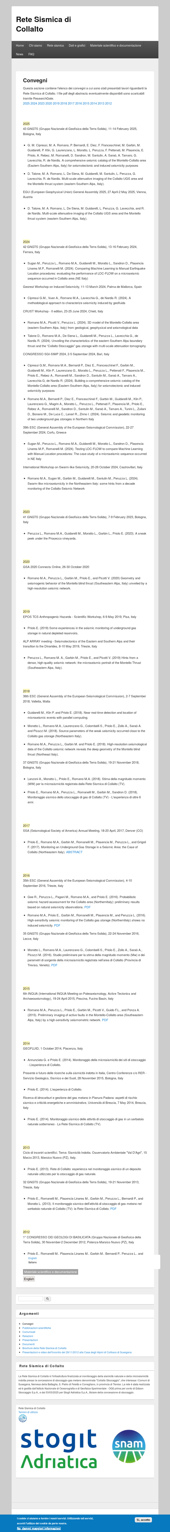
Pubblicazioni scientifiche (36, 1328)
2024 (33, 103)
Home (20, 45)
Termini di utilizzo (28, 1412)
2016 (78, 103)
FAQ (31, 54)
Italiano (32, 1262)
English (29, 1279)
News (19, 54)
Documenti (28, 1344)
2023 (41, 103)
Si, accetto (143, 1519)
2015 (86, 103)
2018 (63, 103)
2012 (108, 103)
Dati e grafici (77, 45)
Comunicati (28, 1332)
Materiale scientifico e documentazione (115, 45)
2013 (101, 103)
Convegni (27, 1323)
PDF (87, 907)
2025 (26, 103)
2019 (56, 103)
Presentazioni (30, 1340)
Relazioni (27, 1336)
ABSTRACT (74, 852)
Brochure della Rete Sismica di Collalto (44, 1348)
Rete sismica (55, 45)
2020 (48, 103)
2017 (71, 103)
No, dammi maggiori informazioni (39, 1528)
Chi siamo (35, 45)
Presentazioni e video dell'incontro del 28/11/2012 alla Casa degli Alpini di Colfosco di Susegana (77, 1352)
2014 (94, 103)
